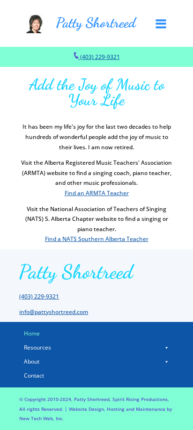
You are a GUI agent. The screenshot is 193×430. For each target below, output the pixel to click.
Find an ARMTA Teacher (97, 193)
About (31, 361)
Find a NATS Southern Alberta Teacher (96, 239)
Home (32, 333)
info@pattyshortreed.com (53, 312)
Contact (34, 375)
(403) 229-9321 (99, 57)
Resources (37, 347)
